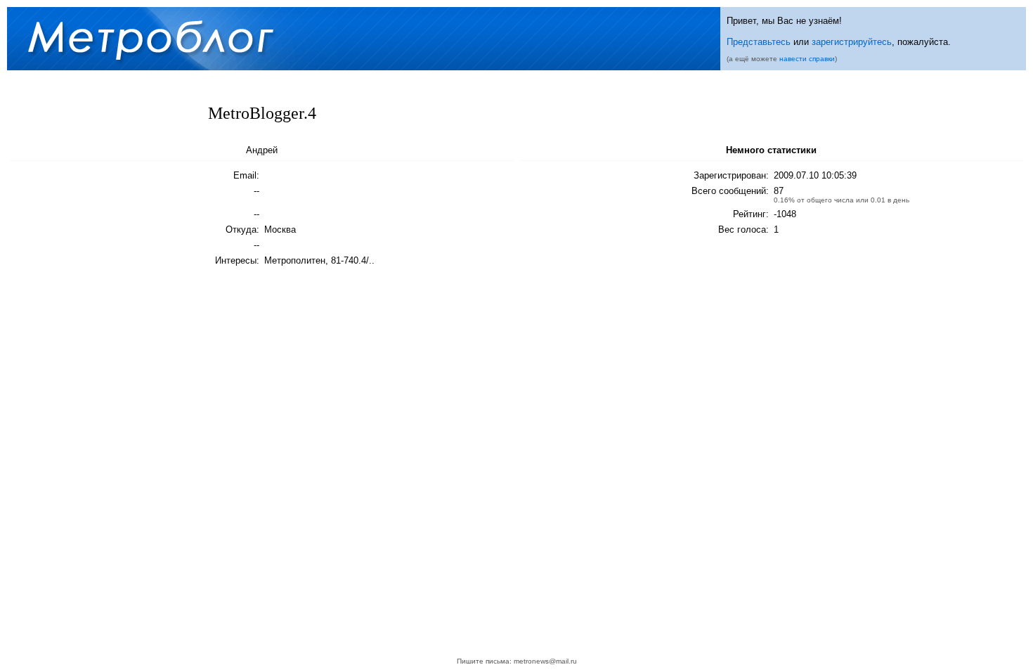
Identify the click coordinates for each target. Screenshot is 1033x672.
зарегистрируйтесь (852, 42)
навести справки (807, 59)
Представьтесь (759, 42)
